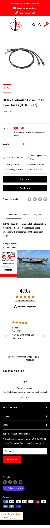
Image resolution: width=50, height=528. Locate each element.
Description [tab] (13, 214)
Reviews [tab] (26, 214)
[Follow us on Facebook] (5, 482)
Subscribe (12, 459)
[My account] (39, 24)
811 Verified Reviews (25, 300)
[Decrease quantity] (16, 144)
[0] (45, 25)
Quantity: (7, 144)
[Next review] (44, 337)
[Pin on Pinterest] (35, 199)
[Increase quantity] (31, 144)
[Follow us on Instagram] (10, 482)
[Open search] (33, 24)
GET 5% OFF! (8, 270)
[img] (25, 296)
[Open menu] (4, 25)
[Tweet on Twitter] (40, 199)
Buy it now (25, 188)
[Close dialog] (48, 251)
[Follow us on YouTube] (20, 482)
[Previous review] (6, 337)
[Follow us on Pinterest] (15, 482)
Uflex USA (7, 111)
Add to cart (25, 179)
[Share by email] (45, 199)
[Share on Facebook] (29, 199)
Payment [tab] (38, 214)
